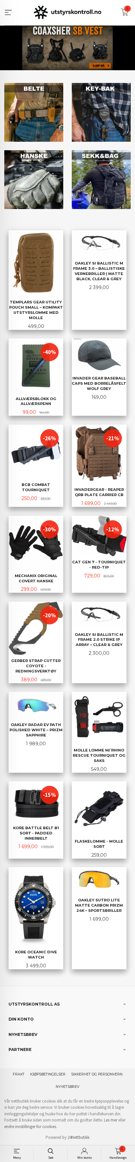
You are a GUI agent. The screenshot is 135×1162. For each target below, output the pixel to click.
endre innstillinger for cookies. (30, 1126)
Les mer (110, 1120)
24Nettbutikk (78, 1137)
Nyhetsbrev (67, 1087)
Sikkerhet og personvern (97, 1074)
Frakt (19, 1074)
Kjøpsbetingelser (48, 1074)
